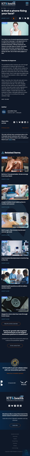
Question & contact (15, 434)
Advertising (15, 436)
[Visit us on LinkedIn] (18, 406)
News (4, 8)
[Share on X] (22, 18)
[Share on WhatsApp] (27, 122)
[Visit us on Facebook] (15, 406)
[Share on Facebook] (28, 18)
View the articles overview (11, 323)
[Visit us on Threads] (9, 406)
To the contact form (15, 345)
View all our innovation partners (15, 373)
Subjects (15, 438)
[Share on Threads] (20, 18)
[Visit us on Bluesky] (12, 406)
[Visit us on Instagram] (21, 406)
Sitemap (15, 445)
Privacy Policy (15, 441)
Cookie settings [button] (15, 448)
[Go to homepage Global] (8, 4)
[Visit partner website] (10, 383)
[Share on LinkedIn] (25, 122)
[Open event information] (26, 452)
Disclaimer (15, 443)
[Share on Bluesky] (25, 18)
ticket (10, 139)
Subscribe (15, 425)
